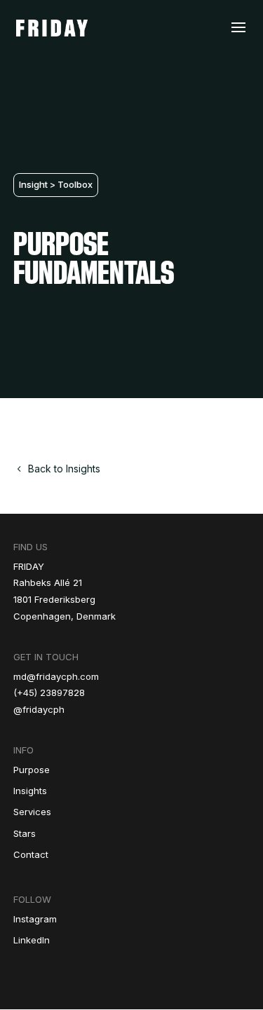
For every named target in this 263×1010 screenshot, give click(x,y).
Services (32, 811)
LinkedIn (31, 940)
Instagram (35, 918)
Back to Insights (64, 469)
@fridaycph (39, 709)
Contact (30, 854)
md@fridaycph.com (56, 676)
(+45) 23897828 (49, 692)
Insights (30, 790)
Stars (24, 833)
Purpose (31, 769)
